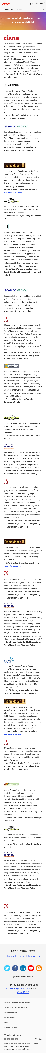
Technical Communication (12, 9)
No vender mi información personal (13, 1049)
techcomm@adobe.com (18, 988)
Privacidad (35, 1043)
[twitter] (12, 1039)
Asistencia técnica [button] (9, 1017)
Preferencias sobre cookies (23, 1046)
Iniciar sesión (38, 4)
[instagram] (8, 1039)
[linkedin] (16, 1039)
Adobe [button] (6, 1022)
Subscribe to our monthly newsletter (23, 956)
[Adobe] (5, 3)
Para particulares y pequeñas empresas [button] (17, 1002)
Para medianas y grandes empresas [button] (15, 1007)
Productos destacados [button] (11, 1028)
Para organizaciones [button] (10, 1012)
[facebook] (5, 1039)
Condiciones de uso (9, 1046)
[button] (30, 3)
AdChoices (29, 1049)
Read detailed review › (13, 192)
